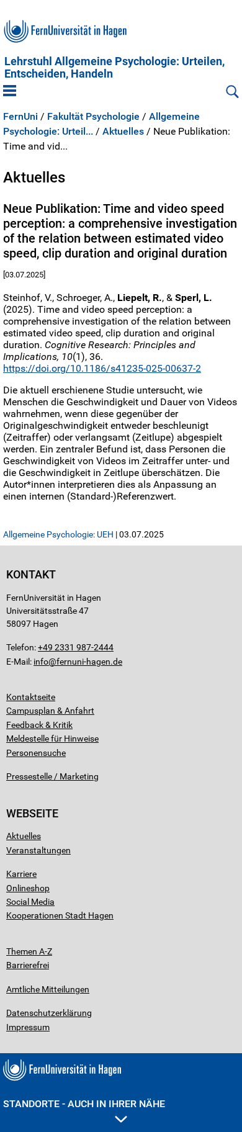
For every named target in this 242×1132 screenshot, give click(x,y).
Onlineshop (28, 888)
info (41, 662)
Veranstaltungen (38, 850)
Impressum (28, 1027)
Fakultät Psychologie (93, 116)
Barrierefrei (27, 965)
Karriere (21, 874)
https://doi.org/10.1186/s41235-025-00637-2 (102, 368)
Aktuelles (123, 131)
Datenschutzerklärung (49, 1013)
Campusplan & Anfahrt (50, 711)
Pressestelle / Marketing (52, 776)
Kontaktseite (30, 697)
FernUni (20, 116)
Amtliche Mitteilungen (47, 989)
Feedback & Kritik (39, 725)
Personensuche (36, 753)
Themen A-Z (29, 951)
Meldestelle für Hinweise (52, 738)
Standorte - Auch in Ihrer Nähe (84, 1104)
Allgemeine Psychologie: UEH (58, 534)
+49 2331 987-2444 (76, 647)
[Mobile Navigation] (9, 92)
